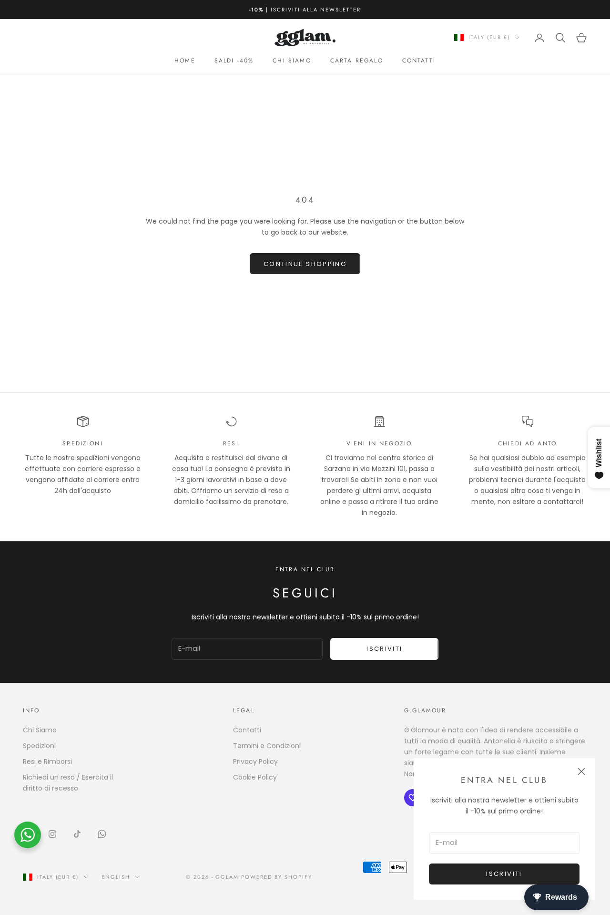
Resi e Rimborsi (47, 761)
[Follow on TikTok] (77, 834)
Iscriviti (504, 873)
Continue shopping (305, 263)
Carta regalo (356, 60)
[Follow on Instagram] (52, 834)
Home (184, 60)
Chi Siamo (40, 730)
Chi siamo (292, 60)
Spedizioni (39, 746)
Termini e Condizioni (267, 746)
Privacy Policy (255, 761)
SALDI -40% (234, 60)
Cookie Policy (255, 777)
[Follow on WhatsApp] (102, 834)
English (116, 877)
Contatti (419, 60)
